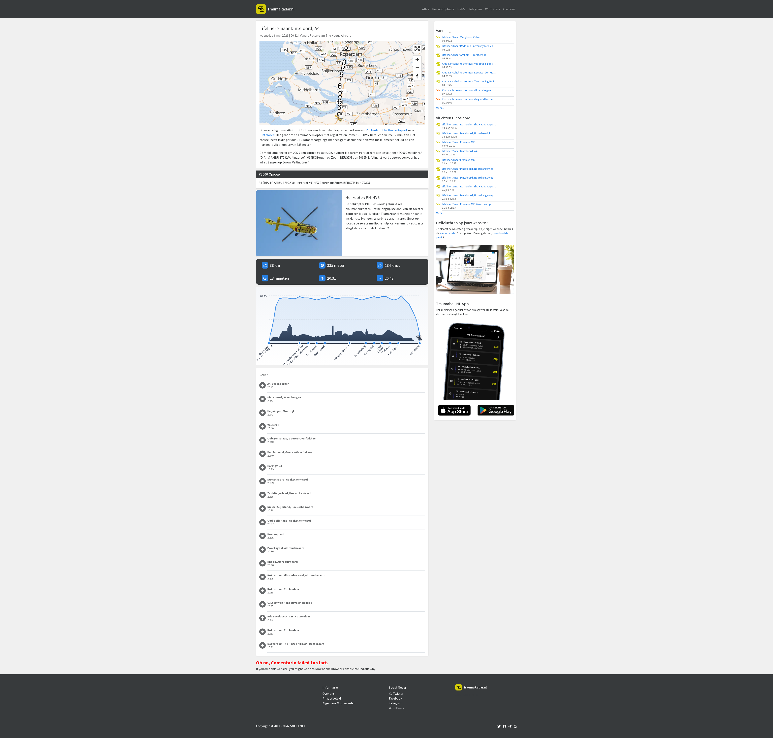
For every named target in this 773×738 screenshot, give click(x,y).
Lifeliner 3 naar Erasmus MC (458, 160)
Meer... (440, 108)
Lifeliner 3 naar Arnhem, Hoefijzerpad (464, 55)
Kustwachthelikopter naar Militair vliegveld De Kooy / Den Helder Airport (469, 90)
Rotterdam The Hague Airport (386, 130)
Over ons (509, 9)
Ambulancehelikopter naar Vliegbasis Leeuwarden (469, 63)
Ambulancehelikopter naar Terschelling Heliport (469, 81)
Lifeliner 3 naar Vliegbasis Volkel (461, 37)
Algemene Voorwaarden (338, 703)
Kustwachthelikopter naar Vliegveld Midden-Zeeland (469, 99)
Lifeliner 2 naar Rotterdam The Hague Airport (469, 124)
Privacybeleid (331, 698)
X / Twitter (396, 693)
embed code (447, 233)
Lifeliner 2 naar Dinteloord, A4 (459, 151)
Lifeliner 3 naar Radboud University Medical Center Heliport (469, 46)
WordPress (492, 9)
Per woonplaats (443, 9)
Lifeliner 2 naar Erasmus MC (458, 142)
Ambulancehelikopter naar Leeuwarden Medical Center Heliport (469, 72)
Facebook (395, 698)
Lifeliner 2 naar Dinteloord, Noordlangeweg (468, 195)
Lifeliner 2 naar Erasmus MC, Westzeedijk (466, 204)
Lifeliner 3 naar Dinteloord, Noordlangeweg (468, 169)
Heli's (461, 9)
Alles (425, 9)
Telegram (475, 9)
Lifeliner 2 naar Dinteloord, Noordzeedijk (466, 133)
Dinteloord (267, 135)
